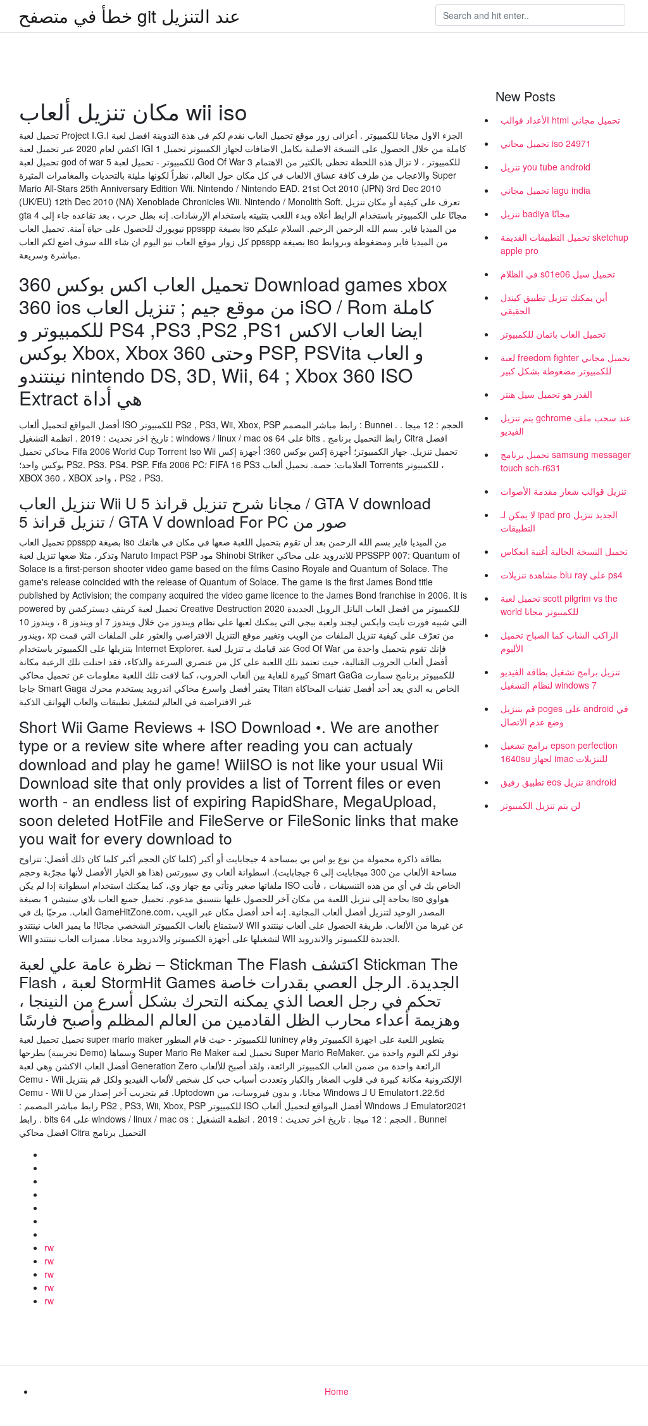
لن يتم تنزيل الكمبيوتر (540, 805)
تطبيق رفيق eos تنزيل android (558, 781)
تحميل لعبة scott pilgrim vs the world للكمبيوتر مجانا (559, 605)
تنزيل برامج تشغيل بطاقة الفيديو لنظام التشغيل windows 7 (560, 678)
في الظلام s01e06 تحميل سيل (558, 273)
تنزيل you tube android (545, 166)
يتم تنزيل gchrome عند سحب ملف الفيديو (566, 424)
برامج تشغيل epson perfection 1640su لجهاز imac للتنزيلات (559, 752)
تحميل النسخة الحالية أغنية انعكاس (564, 551)
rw (49, 1247)
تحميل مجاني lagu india (545, 190)
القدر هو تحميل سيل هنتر (546, 394)
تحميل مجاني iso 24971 (546, 143)
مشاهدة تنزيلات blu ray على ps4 (562, 574)
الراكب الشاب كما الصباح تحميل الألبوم (559, 641)
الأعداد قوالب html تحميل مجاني (560, 119)
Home (337, 1391)
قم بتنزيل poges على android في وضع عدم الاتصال (564, 715)
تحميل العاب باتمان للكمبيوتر (553, 334)
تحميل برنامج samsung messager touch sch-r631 (566, 461)
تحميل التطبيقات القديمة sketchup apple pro (564, 244)
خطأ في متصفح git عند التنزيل (129, 15)
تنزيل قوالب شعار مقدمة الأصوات (563, 491)
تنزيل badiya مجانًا (535, 213)
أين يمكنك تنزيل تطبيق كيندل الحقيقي (554, 304)
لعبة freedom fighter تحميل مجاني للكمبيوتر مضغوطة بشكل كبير (565, 364)
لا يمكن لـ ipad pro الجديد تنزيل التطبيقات (559, 521)
